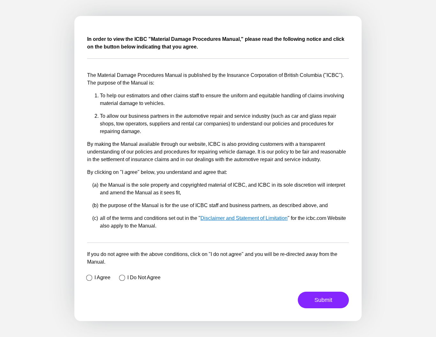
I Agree (102, 277)
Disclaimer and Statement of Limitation (244, 218)
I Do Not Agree (144, 277)
